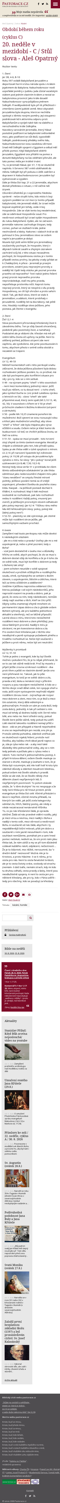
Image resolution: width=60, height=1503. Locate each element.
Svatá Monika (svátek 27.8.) (14, 1266)
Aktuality (11, 1021)
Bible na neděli (15, 948)
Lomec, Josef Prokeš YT (16, 1472)
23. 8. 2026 (19, 953)
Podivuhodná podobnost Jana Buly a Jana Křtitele (15, 1217)
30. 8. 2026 (9, 953)
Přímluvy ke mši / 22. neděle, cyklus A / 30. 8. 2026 (16, 1136)
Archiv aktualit (11, 1380)
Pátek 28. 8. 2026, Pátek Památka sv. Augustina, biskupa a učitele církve (17, 975)
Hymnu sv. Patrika (18, 1461)
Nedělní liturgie (17, 1007)
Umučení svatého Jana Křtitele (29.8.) (16, 1083)
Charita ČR (24, 1469)
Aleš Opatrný (7, 23)
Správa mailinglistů (17, 934)
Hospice (34, 1469)
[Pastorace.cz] (15, 4)
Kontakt (30, 1490)
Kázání (23, 23)
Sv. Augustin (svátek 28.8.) (13, 1164)
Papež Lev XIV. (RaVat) (50, 1469)
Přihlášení (11, 930)
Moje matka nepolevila (30, 12)
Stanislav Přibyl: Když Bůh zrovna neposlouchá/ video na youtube (16, 1035)
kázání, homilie (19, 904)
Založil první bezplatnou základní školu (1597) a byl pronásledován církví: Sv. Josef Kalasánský (15, 1331)
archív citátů (52, 15)
